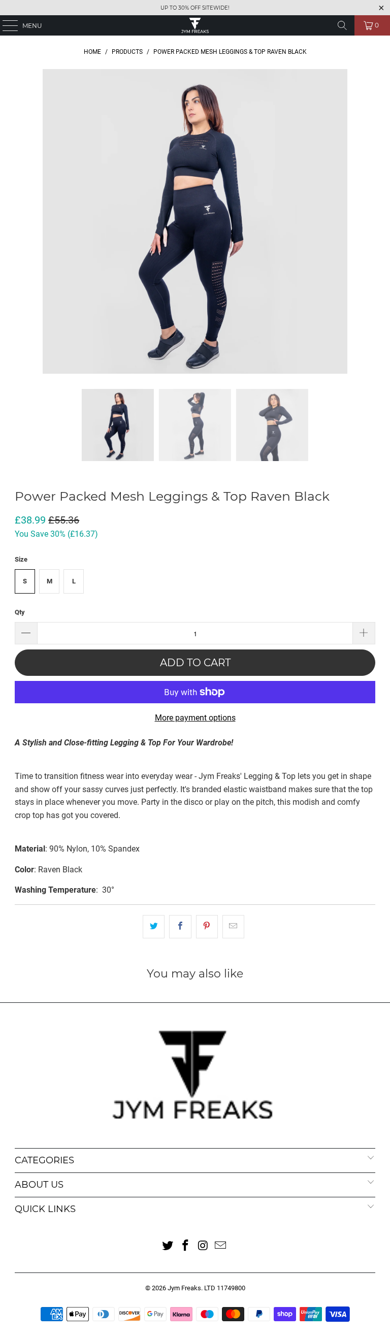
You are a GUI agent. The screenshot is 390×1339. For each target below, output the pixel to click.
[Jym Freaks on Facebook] (185, 1246)
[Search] (342, 25)
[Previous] (22, 221)
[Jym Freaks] (195, 25)
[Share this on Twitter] (154, 926)
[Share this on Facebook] (180, 926)
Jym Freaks (184, 1288)
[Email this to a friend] (233, 926)
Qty (20, 612)
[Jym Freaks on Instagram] (203, 1246)
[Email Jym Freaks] (221, 1246)
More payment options (195, 718)
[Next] (368, 221)
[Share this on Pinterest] (207, 926)
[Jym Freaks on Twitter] (168, 1246)
